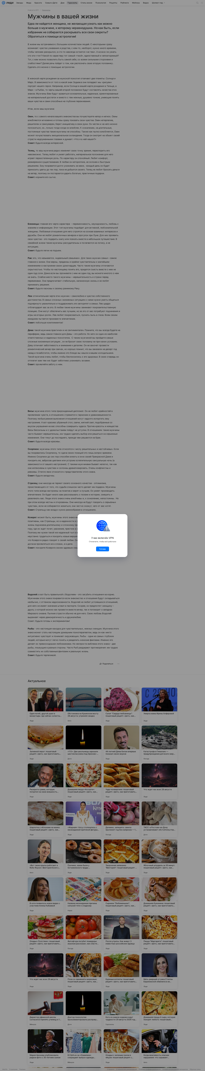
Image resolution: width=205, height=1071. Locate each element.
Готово (102, 549)
